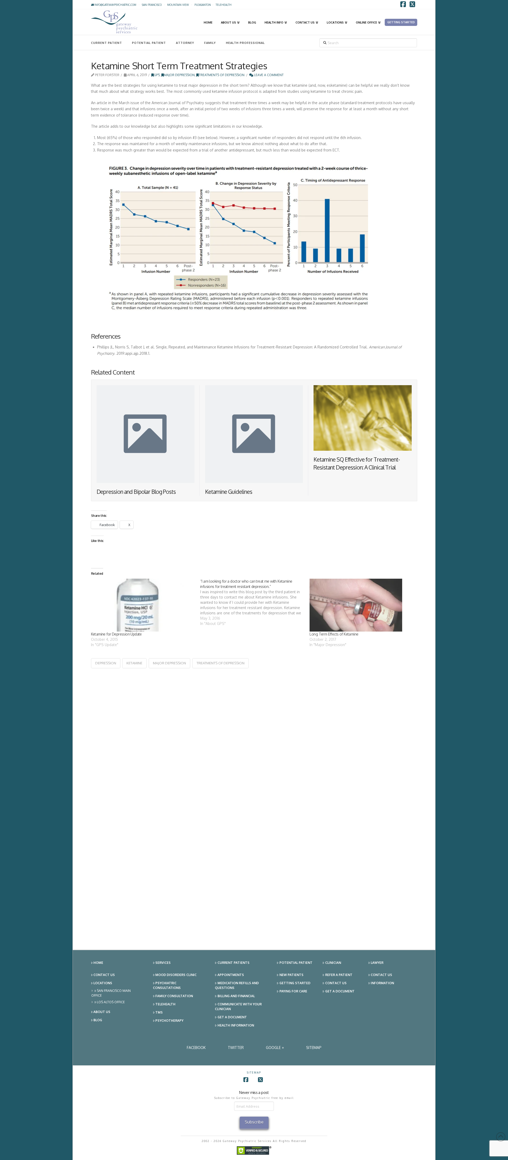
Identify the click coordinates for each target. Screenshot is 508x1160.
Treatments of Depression (221, 75)
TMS (159, 1012)
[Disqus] (254, 734)
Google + (275, 1047)
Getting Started (294, 983)
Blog (97, 1020)
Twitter (236, 1047)
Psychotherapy (169, 1021)
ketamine (134, 663)
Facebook (196, 1047)
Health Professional (245, 43)
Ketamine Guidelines (228, 491)
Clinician (333, 963)
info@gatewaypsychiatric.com (115, 4)
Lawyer (377, 963)
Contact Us (104, 975)
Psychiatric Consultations (167, 985)
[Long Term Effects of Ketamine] (362, 605)
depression (105, 663)
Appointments (230, 975)
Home (98, 963)
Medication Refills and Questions (237, 985)
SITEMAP (313, 1047)
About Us (101, 1012)
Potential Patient (149, 43)
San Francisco (152, 4)
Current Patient (106, 43)
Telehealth (165, 1004)
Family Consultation (174, 996)
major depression (169, 663)
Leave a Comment (268, 75)
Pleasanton (202, 4)
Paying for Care (293, 991)
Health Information (235, 1025)
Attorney (185, 43)
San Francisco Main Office (111, 993)
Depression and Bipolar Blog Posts (136, 491)
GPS (157, 75)
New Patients (291, 975)
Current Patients (233, 963)
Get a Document (232, 1017)
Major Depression (179, 75)
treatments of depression (220, 663)
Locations (102, 983)
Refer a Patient (338, 975)
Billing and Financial (236, 996)
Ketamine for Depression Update (116, 634)
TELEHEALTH (224, 4)
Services (163, 963)
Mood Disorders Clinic (176, 975)
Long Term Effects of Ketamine (334, 634)
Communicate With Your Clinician (238, 1006)
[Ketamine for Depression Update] (143, 605)
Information (382, 983)
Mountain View (178, 4)
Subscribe (254, 1122)
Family (210, 43)
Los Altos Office (111, 1002)
